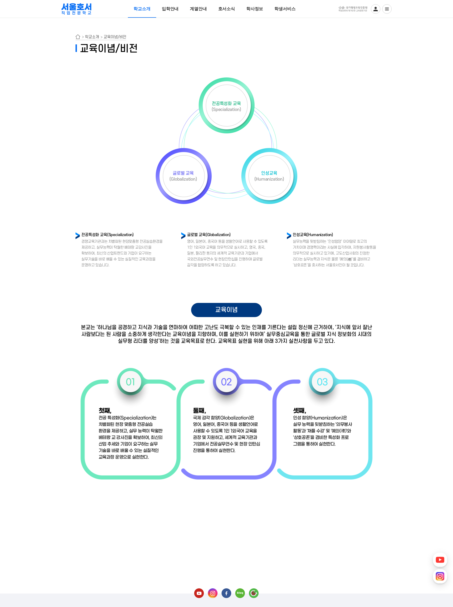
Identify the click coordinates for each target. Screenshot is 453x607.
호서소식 (226, 8)
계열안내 (198, 8)
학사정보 (254, 8)
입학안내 (170, 8)
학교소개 (142, 8)
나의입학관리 (375, 8)
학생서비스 (284, 8)
